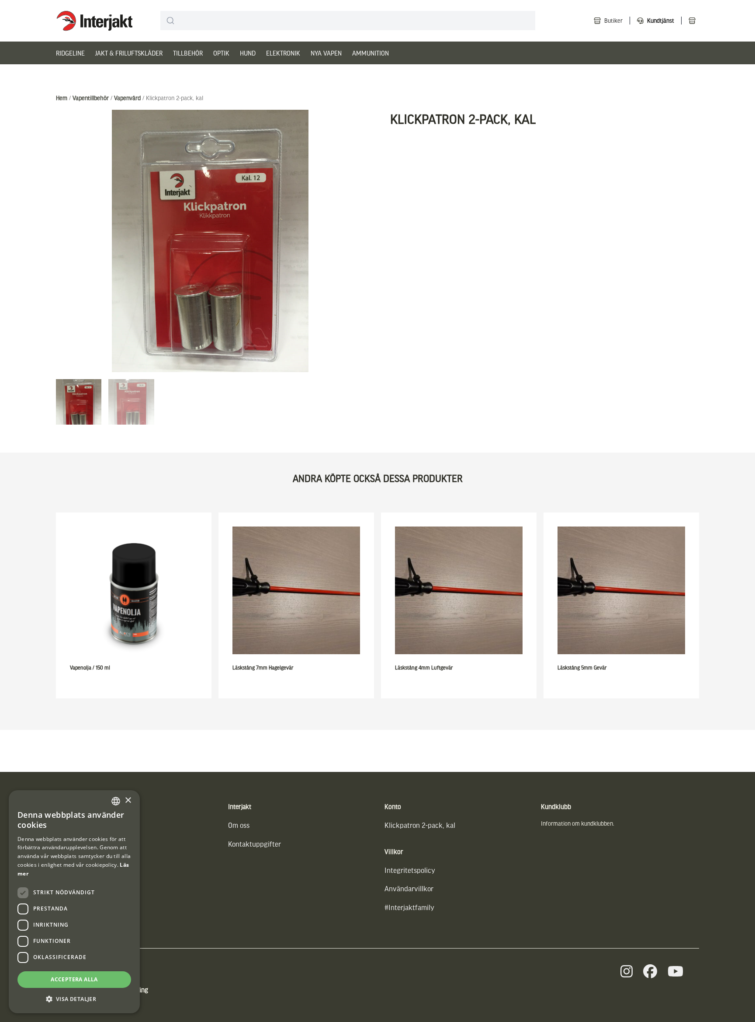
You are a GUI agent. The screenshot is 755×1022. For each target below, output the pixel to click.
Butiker (613, 20)
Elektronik (283, 52)
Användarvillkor (408, 888)
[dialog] (74, 901)
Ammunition (370, 52)
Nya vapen (326, 52)
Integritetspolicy (409, 870)
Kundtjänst (660, 20)
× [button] (128, 800)
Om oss (238, 825)
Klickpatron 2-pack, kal (419, 825)
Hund (248, 52)
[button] (74, 999)
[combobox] (347, 20)
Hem (61, 97)
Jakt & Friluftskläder (129, 52)
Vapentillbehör (91, 97)
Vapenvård (127, 97)
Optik (221, 52)
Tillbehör (188, 52)
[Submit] (170, 20)
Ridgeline (70, 52)
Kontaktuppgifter (254, 844)
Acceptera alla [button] (74, 979)
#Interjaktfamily (409, 907)
